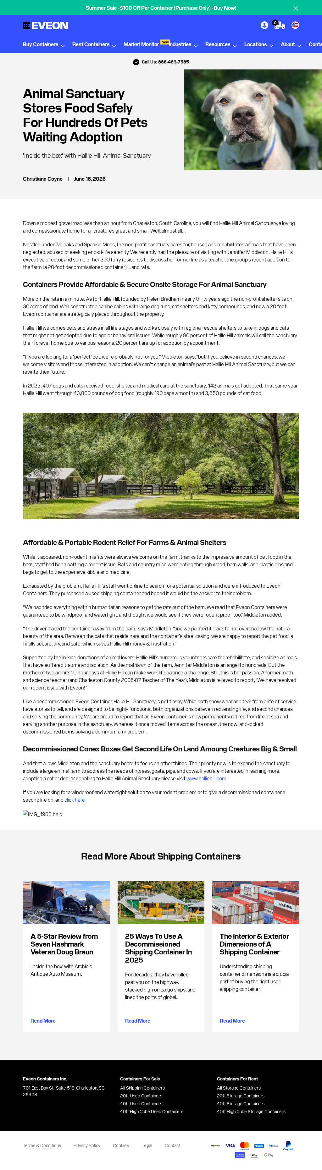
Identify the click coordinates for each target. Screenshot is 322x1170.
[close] (296, 8)
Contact (172, 1145)
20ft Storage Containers (240, 1095)
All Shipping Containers (142, 1087)
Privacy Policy (87, 1145)
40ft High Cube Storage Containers (251, 1111)
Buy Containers (40, 44)
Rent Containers (91, 44)
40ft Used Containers (141, 1103)
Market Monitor (146, 43)
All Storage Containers (239, 1087)
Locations (255, 44)
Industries (180, 44)
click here (74, 799)
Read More (43, 1020)
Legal (147, 1145)
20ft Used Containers (141, 1095)
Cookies (121, 1145)
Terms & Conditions (42, 1145)
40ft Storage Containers (240, 1103)
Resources (217, 44)
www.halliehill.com (206, 778)
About (288, 44)
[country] (295, 25)
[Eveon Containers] (57, 25)
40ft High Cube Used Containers (151, 1111)
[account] (264, 25)
